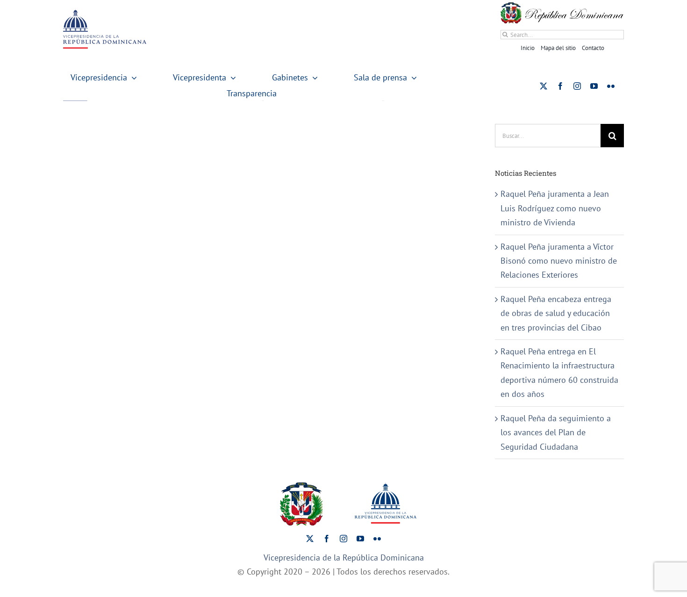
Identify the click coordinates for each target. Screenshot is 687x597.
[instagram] (577, 86)
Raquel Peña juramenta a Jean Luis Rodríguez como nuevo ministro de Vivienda (555, 208)
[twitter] (543, 86)
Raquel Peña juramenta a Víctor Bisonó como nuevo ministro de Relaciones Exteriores (559, 261)
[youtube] (594, 86)
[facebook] (560, 86)
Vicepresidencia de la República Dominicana (344, 557)
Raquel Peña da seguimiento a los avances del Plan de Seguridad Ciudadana (556, 432)
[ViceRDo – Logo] (104, 12)
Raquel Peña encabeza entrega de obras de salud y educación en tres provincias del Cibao (556, 313)
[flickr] (611, 86)
